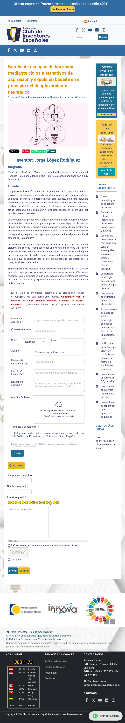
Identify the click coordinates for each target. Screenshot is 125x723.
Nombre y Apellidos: (17, 320)
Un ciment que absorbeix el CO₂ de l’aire (108, 378)
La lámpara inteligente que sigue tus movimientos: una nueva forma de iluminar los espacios (108, 356)
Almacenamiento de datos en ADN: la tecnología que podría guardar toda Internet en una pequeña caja (109, 324)
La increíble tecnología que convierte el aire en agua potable (108, 281)
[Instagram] (103, 30)
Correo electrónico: (21, 331)
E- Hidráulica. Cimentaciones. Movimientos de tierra (45, 97)
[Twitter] (83, 30)
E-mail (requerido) (16, 497)
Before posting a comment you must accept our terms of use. (44, 545)
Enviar (13, 570)
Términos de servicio (19, 446)
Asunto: (16, 350)
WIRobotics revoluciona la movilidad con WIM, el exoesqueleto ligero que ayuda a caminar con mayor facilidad (108, 252)
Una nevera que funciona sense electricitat (108, 299)
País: (14, 340)
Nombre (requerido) (17, 486)
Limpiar (24, 570)
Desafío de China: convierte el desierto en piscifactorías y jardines (108, 221)
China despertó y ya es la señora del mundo (108, 202)
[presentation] (106, 621)
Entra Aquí (106, 114)
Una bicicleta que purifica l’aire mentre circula (107, 392)
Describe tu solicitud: (17, 383)
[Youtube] (90, 30)
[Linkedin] (97, 30)
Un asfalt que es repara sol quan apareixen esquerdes (108, 409)
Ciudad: (53, 342)
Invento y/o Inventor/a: (17, 373)
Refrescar (16, 559)
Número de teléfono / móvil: (20, 362)
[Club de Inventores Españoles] (28, 34)
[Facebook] (77, 30)
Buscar (103, 37)
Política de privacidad (64, 444)
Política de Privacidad (29, 436)
